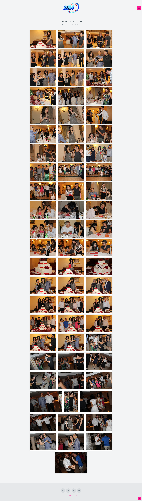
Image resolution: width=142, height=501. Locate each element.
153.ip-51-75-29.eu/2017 (72, 495)
